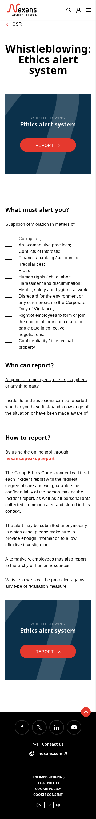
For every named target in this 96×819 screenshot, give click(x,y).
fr (49, 805)
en (39, 805)
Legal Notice (48, 783)
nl (58, 805)
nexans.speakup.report (29, 458)
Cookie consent (48, 794)
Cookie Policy (48, 789)
